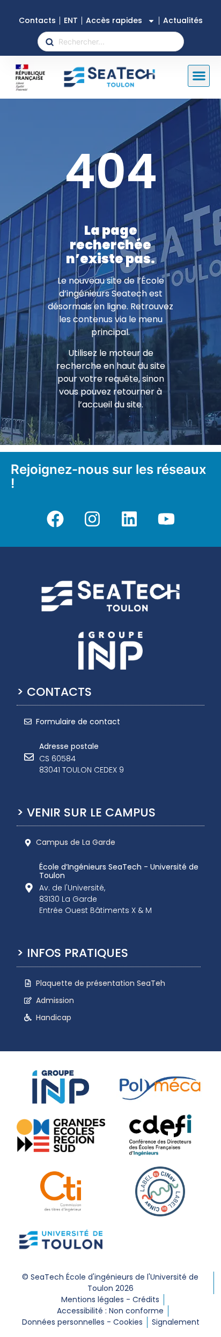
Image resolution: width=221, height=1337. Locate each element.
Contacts (37, 20)
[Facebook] (55, 519)
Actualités (183, 20)
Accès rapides (114, 20)
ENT (71, 20)
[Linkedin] (129, 519)
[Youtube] (166, 519)
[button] (199, 76)
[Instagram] (92, 519)
